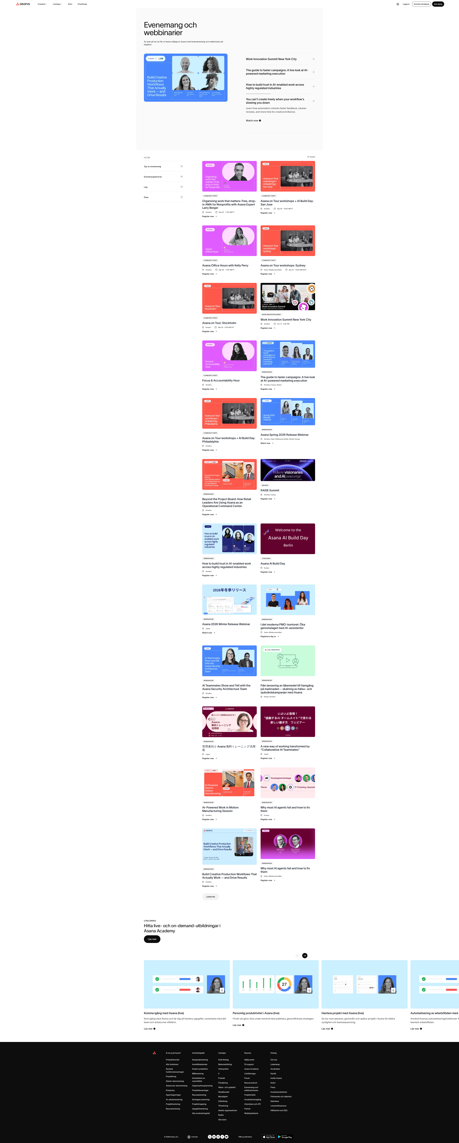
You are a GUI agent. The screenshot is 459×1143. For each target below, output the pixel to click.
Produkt (221, 1100)
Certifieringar (250, 1095)
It (218, 1095)
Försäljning (223, 1105)
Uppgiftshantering (200, 1131)
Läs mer (152, 961)
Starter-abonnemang (175, 1103)
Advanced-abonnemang (176, 1108)
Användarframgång (252, 1121)
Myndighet (223, 1118)
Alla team (222, 1141)
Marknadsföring (225, 1086)
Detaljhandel (223, 1114)
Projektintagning (199, 1126)
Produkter (42, 4)
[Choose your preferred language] (397, 4)
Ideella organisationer (227, 1132)
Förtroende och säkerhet (281, 1118)
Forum (247, 1100)
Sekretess (274, 1123)
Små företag (223, 1082)
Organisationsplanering (202, 1108)
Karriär (273, 1095)
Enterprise (170, 1112)
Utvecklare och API (252, 1126)
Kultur (273, 1105)
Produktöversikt (172, 1082)
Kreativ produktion (200, 1091)
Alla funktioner (172, 1086)
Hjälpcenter (249, 1082)
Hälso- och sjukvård (226, 1109)
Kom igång (438, 4)
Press (272, 1109)
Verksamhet (223, 1091)
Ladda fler (210, 919)
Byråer (221, 1137)
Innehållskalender (199, 1086)
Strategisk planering (201, 1121)
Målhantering (198, 1095)
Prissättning (82, 4)
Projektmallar (250, 1117)
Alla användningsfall (201, 1135)
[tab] (280, 71)
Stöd (70, 4)
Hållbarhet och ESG (278, 1132)
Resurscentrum (250, 1105)
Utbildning (222, 1123)
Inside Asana (276, 1100)
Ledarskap (275, 1086)
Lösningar (57, 4)
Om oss (273, 1082)
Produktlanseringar (200, 1112)
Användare (275, 1091)
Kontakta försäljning (421, 4)
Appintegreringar (173, 1117)
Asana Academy (251, 1091)
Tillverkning (223, 1128)
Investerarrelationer (278, 1114)
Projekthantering (173, 1126)
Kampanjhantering (200, 1082)
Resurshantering (173, 1131)
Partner (247, 1131)
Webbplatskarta (251, 1135)
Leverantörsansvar (278, 1128)
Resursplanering (199, 1117)
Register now (253, 84)
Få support (249, 1086)
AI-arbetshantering (174, 1121)
